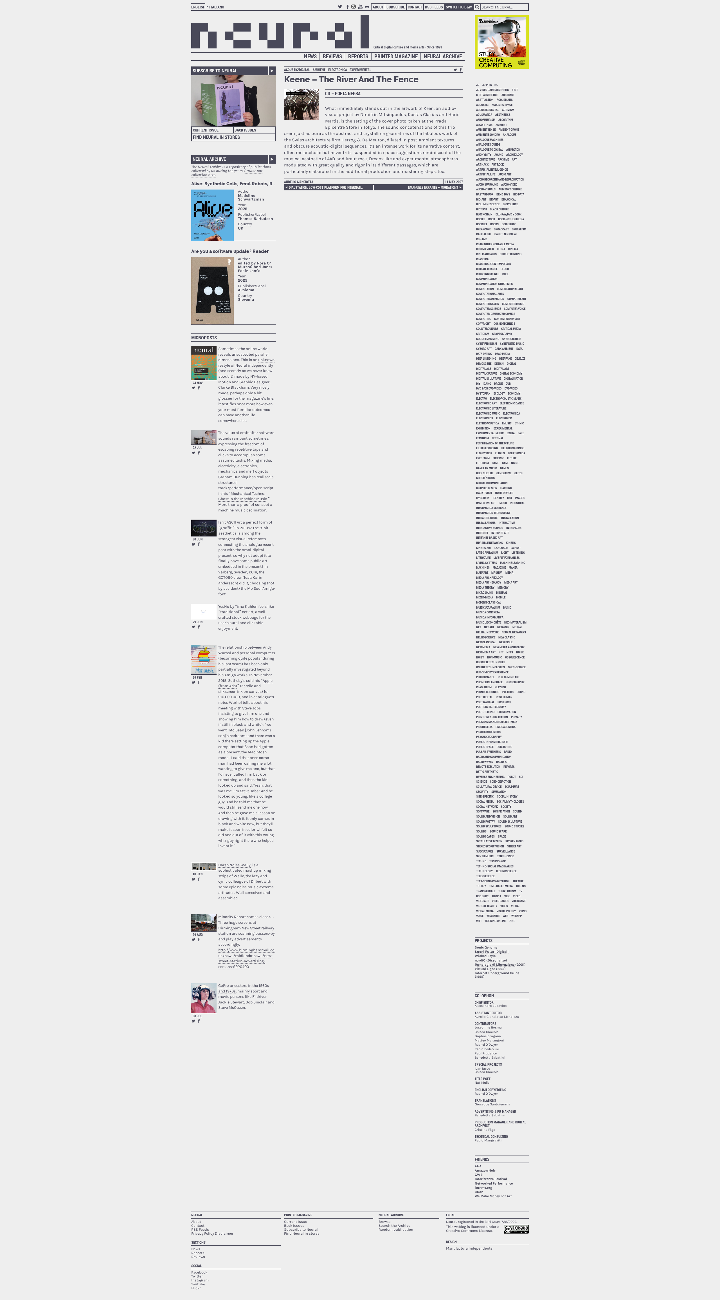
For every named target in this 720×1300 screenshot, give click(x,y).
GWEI (479, 1175)
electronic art (486, 403)
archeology (514, 154)
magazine (499, 567)
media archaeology (489, 577)
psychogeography (489, 736)
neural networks (514, 632)
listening (518, 552)
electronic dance (512, 403)
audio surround (487, 184)
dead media (502, 353)
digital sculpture (488, 378)
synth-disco (505, 856)
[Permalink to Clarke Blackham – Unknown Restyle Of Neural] (204, 363)
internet (482, 533)
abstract (507, 95)
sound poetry (485, 821)
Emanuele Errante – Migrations (433, 187)
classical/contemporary (493, 264)
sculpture (512, 786)
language (501, 548)
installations (486, 522)
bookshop (509, 224)
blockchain (484, 214)
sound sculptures (488, 826)
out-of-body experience (492, 672)
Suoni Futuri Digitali (491, 952)
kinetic (511, 542)
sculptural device (488, 786)
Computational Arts (490, 293)
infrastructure (487, 518)
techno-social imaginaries (495, 866)
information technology (493, 513)
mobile (500, 597)
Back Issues (245, 130)
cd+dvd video (485, 249)
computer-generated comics (495, 313)
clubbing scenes (487, 274)
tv (520, 891)
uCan (479, 1192)
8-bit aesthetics (487, 95)
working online (495, 921)
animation (513, 149)
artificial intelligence (492, 169)
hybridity (483, 498)
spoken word (514, 841)
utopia (496, 896)
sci (521, 776)
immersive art (486, 503)
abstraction (485, 99)
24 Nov (198, 382)
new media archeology (509, 647)
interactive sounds (489, 528)
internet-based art (489, 537)
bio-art (481, 199)
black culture (499, 209)
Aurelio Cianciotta (298, 181)
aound (498, 154)
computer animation (490, 299)
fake (521, 433)
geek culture (484, 473)
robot (512, 776)
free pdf (498, 458)
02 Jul (197, 447)
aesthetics (502, 114)
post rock (504, 702)
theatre (518, 881)
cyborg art (484, 348)
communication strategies (494, 284)
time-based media (501, 886)
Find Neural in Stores (216, 137)
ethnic (519, 423)
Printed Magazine (396, 56)
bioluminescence (488, 204)
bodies (480, 219)
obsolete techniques (490, 662)
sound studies (514, 826)
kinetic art (483, 548)
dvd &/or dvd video (488, 388)
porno (521, 692)
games (504, 468)
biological (508, 199)
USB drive (482, 896)
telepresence (485, 876)
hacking (506, 488)
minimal (501, 592)
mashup (496, 572)
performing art (508, 677)
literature (483, 557)
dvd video (511, 388)
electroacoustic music (506, 398)
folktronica (516, 453)
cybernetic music (512, 343)
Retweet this (193, 388)
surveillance (505, 851)
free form (483, 458)
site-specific (485, 796)
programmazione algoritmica (496, 722)
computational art (510, 289)
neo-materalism (515, 622)
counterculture (487, 328)
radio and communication (494, 756)
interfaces (513, 528)
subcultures (484, 851)
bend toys (503, 194)
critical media (511, 328)
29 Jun (197, 622)
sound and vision (488, 816)
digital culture (486, 373)
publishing (504, 747)
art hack (482, 164)
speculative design (489, 841)
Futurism (482, 463)
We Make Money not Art (493, 1196)
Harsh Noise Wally (234, 865)
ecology (499, 393)
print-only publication (492, 717)
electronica (337, 69)
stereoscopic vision (490, 846)
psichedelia (484, 727)
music (507, 607)
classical (483, 259)
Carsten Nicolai (505, 234)
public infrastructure (492, 742)
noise (520, 652)
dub (508, 383)
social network (487, 806)
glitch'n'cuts (485, 478)
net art (489, 627)
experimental (360, 69)
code (505, 274)
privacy (516, 717)
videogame (519, 901)
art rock (498, 164)
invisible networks (489, 542)
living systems (486, 562)
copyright (483, 323)
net (478, 627)
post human (504, 697)
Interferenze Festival (491, 1179)
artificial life (485, 174)
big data (518, 194)
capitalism (483, 234)
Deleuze (520, 358)
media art (511, 582)
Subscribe (395, 7)
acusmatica (484, 114)
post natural (485, 702)
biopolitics (510, 204)
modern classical (488, 602)
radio (508, 751)
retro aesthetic (487, 771)
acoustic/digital (297, 69)
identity (498, 498)
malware (482, 572)
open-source (517, 667)
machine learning (512, 562)
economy (514, 393)
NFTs (510, 652)
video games (500, 901)
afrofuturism (485, 119)
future (511, 458)
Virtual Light (485, 969)
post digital (484, 697)
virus (504, 906)
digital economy (511, 373)
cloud (505, 269)
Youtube (361, 9)
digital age (483, 368)
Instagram (354, 9)
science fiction (500, 781)
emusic (507, 423)
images (520, 498)
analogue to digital (489, 149)
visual (515, 906)
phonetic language (489, 682)
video (516, 896)
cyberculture (511, 339)
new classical (486, 642)
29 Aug (198, 934)
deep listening (486, 358)
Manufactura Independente (469, 1248)
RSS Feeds (434, 7)
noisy (480, 657)
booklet (481, 224)
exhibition (483, 428)
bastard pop (484, 194)
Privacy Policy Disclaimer (212, 1233)
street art (514, 846)
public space (485, 747)
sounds (481, 831)
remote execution (488, 766)
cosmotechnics (504, 323)
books (494, 224)
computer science (488, 308)
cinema (513, 249)
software (482, 811)
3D (477, 85)
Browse (385, 1221)
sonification (501, 811)
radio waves (484, 762)
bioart (493, 199)
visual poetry (506, 911)
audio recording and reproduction (500, 179)
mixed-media (484, 597)
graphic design (486, 488)
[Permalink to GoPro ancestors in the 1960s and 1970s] (204, 998)
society (506, 806)
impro (503, 503)
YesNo (223, 606)
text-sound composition (493, 881)
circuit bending (510, 254)
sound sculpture (510, 821)
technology (484, 871)
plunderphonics (487, 692)
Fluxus (500, 453)
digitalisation (513, 378)
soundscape (498, 831)
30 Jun (197, 539)
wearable (493, 916)
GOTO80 (225, 577)
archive (503, 159)
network (503, 627)
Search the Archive (394, 1225)
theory (481, 886)
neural (517, 627)
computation (485, 289)
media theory (485, 587)
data (519, 348)
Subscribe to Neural (215, 70)
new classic (506, 637)
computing (483, 319)
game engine (510, 463)
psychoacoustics (488, 732)
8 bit (515, 90)
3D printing (490, 85)
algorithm (505, 119)
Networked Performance (494, 1183)
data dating (484, 353)
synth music (485, 856)
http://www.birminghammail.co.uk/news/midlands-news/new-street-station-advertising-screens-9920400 (246, 958)
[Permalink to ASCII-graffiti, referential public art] (204, 528)
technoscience (506, 871)
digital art (501, 368)
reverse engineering (490, 776)
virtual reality (486, 906)
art (514, 159)
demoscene (483, 363)
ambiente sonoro (488, 134)
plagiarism (484, 687)
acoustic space (502, 105)
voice (479, 916)
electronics (484, 418)
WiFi (479, 921)
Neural (197, 1215)
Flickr (368, 9)
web (505, 916)
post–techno (485, 712)
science (481, 781)
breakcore (483, 229)
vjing (522, 911)
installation (510, 518)
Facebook (348, 9)
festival (497, 438)
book (491, 219)
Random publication (396, 1229)
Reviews (332, 56)
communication (487, 279)
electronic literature (491, 408)
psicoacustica (506, 727)
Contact (415, 7)
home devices (504, 493)
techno (481, 861)
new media (483, 647)
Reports (358, 56)
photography (515, 682)
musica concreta (488, 612)
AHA (478, 1166)
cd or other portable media (495, 244)
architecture (485, 159)
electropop (504, 418)
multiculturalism (488, 607)
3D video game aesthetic (492, 90)
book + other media (511, 219)
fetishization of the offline (495, 443)
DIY (478, 383)
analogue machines (489, 139)
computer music (513, 304)
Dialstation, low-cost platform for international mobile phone (327, 187)
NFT (501, 652)
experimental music (490, 433)
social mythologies (510, 801)
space (502, 836)
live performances (507, 557)
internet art (500, 533)
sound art (510, 816)
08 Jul (197, 1016)
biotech (481, 209)
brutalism (519, 229)
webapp (516, 916)
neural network (487, 632)
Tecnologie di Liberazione (495, 965)
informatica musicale (491, 508)
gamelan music (486, 468)
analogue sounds (488, 144)
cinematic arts (486, 254)
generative (503, 473)
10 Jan (197, 874)
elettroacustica (487, 423)
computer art (516, 299)
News (310, 56)
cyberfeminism (486, 343)
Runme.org (483, 1188)
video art (482, 901)
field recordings (512, 448)
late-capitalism (487, 552)
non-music (494, 657)
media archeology (488, 582)
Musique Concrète (488, 622)
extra (511, 433)
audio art (504, 174)
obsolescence (515, 657)
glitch (518, 473)
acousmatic (505, 99)
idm (509, 498)
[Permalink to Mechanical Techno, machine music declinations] (204, 437)
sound (517, 811)
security (482, 791)
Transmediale (485, 891)
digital (511, 363)
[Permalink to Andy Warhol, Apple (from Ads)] (204, 659)
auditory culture (510, 189)
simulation (499, 791)
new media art (486, 652)
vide (507, 896)
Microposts (204, 337)
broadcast (501, 229)
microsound (484, 592)
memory (503, 587)
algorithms (484, 125)
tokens (521, 886)
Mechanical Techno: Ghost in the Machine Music (242, 496)
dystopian (483, 393)
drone (498, 383)
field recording (487, 448)
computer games (487, 304)
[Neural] (280, 31)
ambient (319, 69)
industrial (517, 503)
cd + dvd (481, 239)
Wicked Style (485, 956)
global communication (492, 483)
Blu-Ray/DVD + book (508, 214)
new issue (506, 642)
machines (483, 567)
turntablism (507, 891)
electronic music (488, 413)
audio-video (509, 184)
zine (512, 921)
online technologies (490, 667)
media (509, 572)
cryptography (502, 333)
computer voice (514, 308)
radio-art (503, 762)
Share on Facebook (199, 388)
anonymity (483, 154)
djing (487, 383)
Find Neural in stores (302, 1233)
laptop (515, 548)
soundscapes (485, 836)
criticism (482, 333)
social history (507, 796)
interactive (507, 522)
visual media (485, 911)
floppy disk (484, 453)
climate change (487, 269)
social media (485, 801)
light (504, 552)
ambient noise (486, 129)
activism (508, 110)
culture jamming (487, 339)
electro (481, 398)
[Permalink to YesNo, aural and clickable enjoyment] (204, 611)
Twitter (341, 9)
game (495, 463)
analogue (509, 134)
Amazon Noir (485, 1170)
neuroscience (485, 637)
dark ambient (504, 348)
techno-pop (497, 861)
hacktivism (484, 493)
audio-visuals (486, 189)
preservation (507, 712)
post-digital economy (491, 707)
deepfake (505, 358)
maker (513, 567)
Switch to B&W (459, 7)
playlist (500, 687)
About (378, 7)
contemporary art (507, 319)
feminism (482, 438)
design (499, 363)
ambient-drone (509, 129)
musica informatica (489, 617)
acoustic (482, 105)
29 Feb (197, 677)
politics (508, 692)
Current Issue (206, 130)
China (501, 249)
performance (485, 677)
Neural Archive (443, 56)
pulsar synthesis (488, 751)
